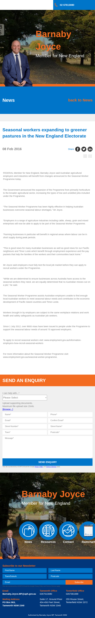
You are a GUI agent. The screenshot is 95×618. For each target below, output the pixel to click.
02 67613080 (67, 5)
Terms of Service (51, 466)
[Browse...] (7, 409)
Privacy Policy (39, 466)
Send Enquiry (47, 462)
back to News (80, 100)
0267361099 (72, 594)
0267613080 (46, 594)
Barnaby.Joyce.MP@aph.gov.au (19, 594)
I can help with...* (10, 393)
